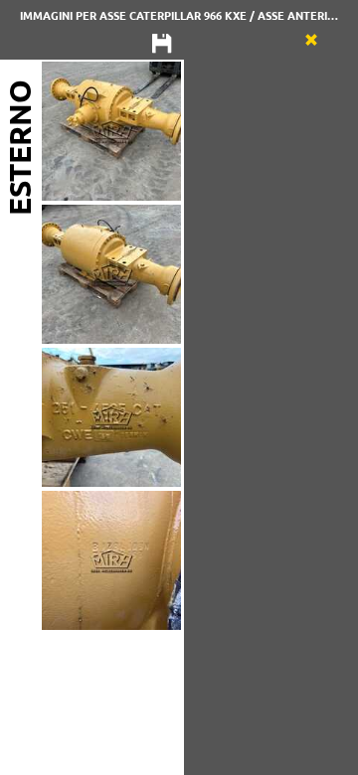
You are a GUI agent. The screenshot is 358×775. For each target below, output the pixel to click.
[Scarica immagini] (162, 45)
